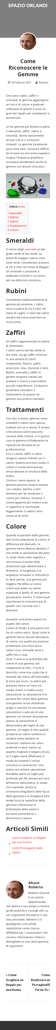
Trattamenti (17, 225)
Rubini (13, 217)
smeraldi (30, 249)
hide (21, 206)
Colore (13, 230)
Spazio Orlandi (28, 5)
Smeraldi (15, 213)
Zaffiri (13, 221)
